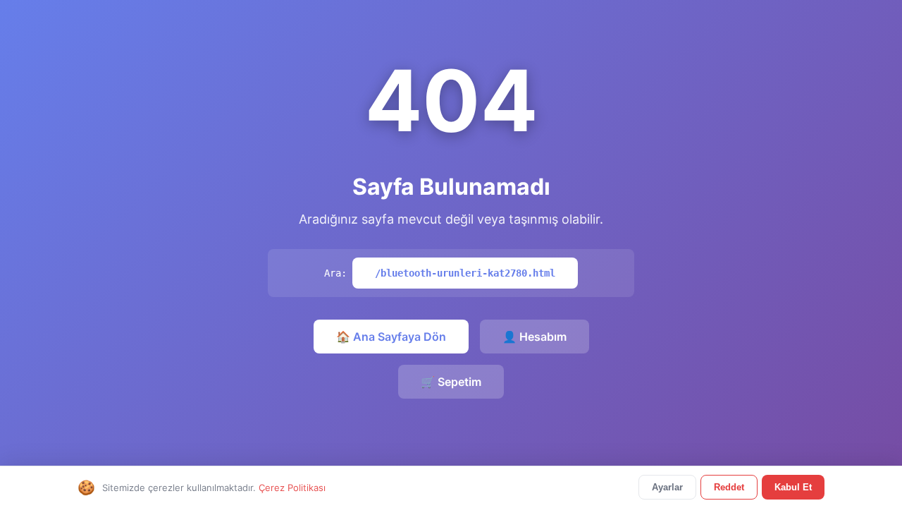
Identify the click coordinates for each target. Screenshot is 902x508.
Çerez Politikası (292, 487)
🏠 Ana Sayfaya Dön (391, 336)
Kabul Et (793, 487)
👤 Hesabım (534, 336)
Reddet (729, 487)
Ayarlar (667, 487)
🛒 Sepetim (451, 382)
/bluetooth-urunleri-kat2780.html (465, 273)
